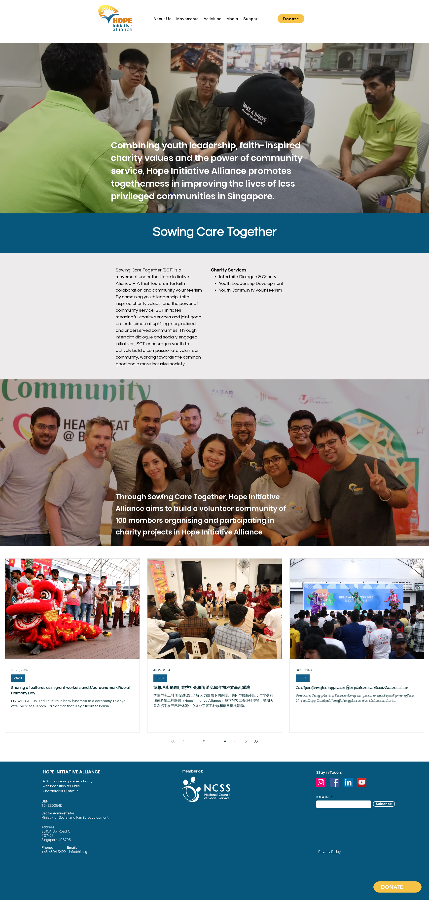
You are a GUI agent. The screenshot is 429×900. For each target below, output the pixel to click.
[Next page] (245, 741)
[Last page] (256, 741)
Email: (323, 797)
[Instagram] (320, 782)
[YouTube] (361, 782)
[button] (162, 18)
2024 (18, 678)
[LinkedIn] (348, 782)
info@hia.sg (78, 852)
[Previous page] (183, 741)
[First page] (172, 741)
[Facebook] (334, 782)
